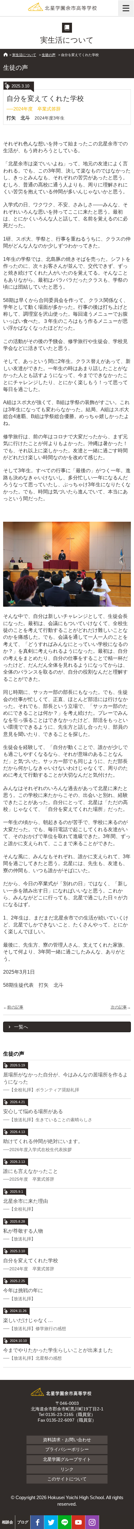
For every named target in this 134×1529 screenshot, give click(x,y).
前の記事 (15, 1007)
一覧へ (21, 1026)
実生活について (24, 55)
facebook (37, 1522)
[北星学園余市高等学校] (67, 8)
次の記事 (119, 1007)
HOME (5, 54)
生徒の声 (48, 55)
